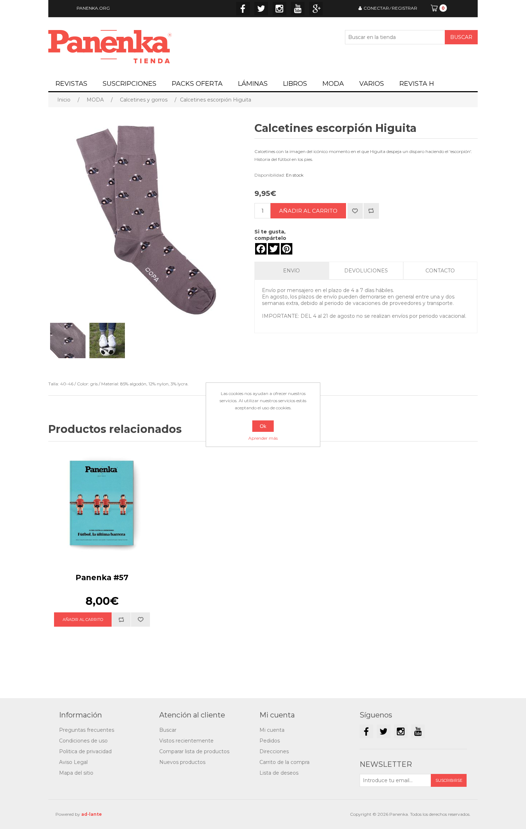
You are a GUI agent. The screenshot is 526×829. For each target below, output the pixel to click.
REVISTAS (71, 84)
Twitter (261, 8)
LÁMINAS (253, 84)
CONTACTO (440, 270)
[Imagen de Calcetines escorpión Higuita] (68, 340)
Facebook (243, 8)
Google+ (316, 8)
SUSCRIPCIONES (129, 84)
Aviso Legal (73, 762)
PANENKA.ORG (93, 8)
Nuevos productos (182, 762)
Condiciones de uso (83, 740)
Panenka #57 (102, 577)
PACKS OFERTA (197, 84)
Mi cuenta (271, 730)
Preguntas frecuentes (86, 730)
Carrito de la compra (284, 762)
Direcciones (274, 751)
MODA (333, 84)
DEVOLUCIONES (366, 270)
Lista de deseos (278, 773)
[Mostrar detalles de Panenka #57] (102, 503)
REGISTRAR (404, 8)
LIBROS (295, 84)
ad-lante (91, 814)
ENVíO (291, 270)
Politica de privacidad (85, 751)
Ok (263, 426)
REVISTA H (416, 84)
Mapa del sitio (76, 773)
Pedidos (269, 740)
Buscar (167, 730)
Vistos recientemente (186, 740)
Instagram (279, 8)
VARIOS (371, 84)
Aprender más (263, 438)
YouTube (298, 8)
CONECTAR (376, 8)
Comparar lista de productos (194, 751)
